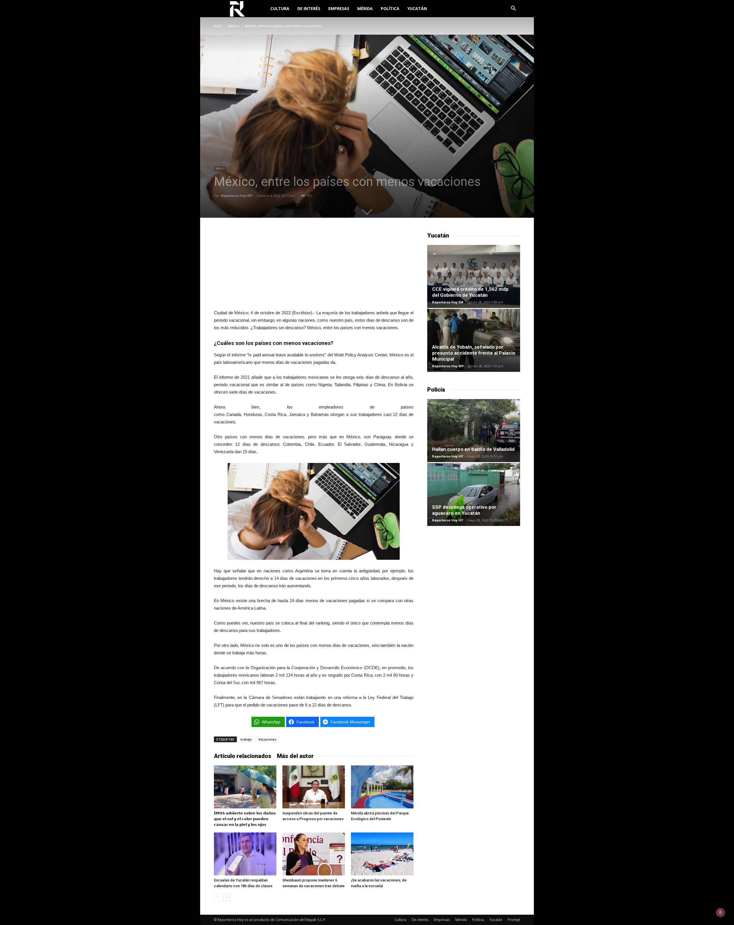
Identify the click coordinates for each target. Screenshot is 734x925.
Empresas (338, 8)
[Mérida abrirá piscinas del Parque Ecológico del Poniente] (382, 786)
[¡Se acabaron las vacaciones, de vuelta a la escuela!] (382, 853)
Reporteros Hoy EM (447, 302)
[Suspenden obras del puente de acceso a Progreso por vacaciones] (313, 786)
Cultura (279, 8)
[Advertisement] (314, 267)
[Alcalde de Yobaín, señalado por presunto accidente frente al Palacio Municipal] (473, 340)
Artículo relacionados (242, 756)
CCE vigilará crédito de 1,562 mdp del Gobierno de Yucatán (470, 292)
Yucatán (417, 8)
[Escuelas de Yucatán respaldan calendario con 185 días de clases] (245, 853)
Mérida (365, 8)
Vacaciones (267, 739)
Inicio (218, 25)
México (233, 25)
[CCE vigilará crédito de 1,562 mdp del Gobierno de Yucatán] (473, 276)
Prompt (514, 919)
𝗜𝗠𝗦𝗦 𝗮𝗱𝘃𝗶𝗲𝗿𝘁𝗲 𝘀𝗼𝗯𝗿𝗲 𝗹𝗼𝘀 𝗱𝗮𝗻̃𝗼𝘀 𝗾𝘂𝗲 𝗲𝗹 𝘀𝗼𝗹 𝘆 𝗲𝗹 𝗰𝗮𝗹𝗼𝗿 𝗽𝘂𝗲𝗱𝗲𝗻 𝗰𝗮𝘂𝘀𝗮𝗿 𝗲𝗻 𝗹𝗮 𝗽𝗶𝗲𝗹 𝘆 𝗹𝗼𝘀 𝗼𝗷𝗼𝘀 (245, 819)
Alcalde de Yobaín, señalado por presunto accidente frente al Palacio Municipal (473, 353)
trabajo (246, 739)
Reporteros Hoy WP (236, 195)
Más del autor (295, 756)
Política (390, 8)
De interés (308, 8)
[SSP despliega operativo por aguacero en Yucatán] (473, 494)
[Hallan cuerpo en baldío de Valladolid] (473, 430)
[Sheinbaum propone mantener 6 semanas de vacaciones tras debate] (313, 853)
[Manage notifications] (720, 912)
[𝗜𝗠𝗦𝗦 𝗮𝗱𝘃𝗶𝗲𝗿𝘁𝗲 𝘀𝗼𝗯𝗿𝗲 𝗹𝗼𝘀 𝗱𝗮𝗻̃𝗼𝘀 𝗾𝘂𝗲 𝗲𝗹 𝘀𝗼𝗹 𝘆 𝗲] (245, 786)
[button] (513, 9)
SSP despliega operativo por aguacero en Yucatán (464, 510)
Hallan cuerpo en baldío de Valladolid (473, 449)
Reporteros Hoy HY (447, 456)
